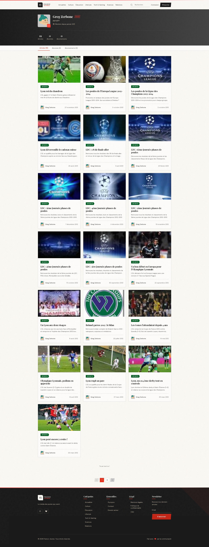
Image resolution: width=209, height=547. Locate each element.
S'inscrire (165, 5)
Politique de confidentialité (136, 507)
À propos (111, 502)
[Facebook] (40, 511)
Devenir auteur (113, 510)
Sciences (110, 5)
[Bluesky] (46, 511)
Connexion (155, 5)
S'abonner (161, 516)
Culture (71, 5)
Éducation (79, 5)
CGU (132, 512)
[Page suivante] (112, 480)
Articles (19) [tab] (44, 48)
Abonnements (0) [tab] (71, 48)
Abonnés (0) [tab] (56, 48)
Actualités (62, 5)
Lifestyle (88, 5)
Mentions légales (137, 502)
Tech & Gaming (99, 5)
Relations (119, 5)
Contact (111, 506)
